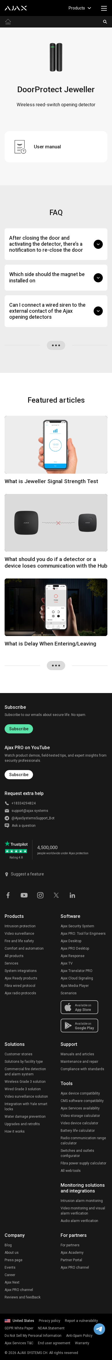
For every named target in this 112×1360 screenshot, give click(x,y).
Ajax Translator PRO (76, 971)
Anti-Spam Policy (79, 1336)
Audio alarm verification (79, 1221)
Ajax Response (72, 956)
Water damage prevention (25, 1117)
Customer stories (18, 1054)
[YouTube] (24, 895)
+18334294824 (23, 803)
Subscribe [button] (18, 774)
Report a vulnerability (81, 1321)
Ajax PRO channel (19, 1290)
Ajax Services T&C (19, 1343)
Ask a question (24, 826)
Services (11, 963)
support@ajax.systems (29, 811)
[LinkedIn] (72, 895)
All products (14, 956)
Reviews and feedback (22, 1297)
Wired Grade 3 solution (23, 1089)
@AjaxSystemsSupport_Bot (33, 818)
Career (10, 1275)
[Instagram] (40, 895)
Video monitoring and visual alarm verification (83, 1210)
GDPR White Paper (19, 1328)
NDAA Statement (51, 1328)
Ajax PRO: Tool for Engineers (83, 934)
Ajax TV (67, 963)
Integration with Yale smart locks (26, 1106)
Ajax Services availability (80, 1108)
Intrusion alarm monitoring (82, 1201)
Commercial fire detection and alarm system (25, 1071)
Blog (8, 1245)
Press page (13, 1260)
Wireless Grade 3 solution (25, 1082)
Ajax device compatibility (80, 1093)
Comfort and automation (24, 948)
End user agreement (54, 1343)
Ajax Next (12, 1282)
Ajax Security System (77, 926)
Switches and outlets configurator (77, 1153)
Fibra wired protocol (20, 986)
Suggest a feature (27, 874)
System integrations (21, 971)
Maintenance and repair (79, 1062)
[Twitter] (56, 895)
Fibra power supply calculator (83, 1163)
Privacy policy (49, 1321)
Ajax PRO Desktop (75, 948)
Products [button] (77, 8)
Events (10, 1267)
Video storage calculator (80, 1116)
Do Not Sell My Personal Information (33, 1336)
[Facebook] (8, 895)
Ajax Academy (72, 1253)
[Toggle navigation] (104, 8)
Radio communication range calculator (83, 1140)
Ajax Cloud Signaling (77, 978)
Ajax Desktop (71, 941)
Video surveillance (19, 934)
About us (12, 1253)
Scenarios (69, 993)
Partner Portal (71, 1260)
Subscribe (18, 729)
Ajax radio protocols (20, 993)
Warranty (82, 1343)
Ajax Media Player (75, 986)
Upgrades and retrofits (22, 1124)
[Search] (105, 21)
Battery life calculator (78, 1131)
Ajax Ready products (21, 978)
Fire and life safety (19, 941)
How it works (15, 1131)
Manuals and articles (77, 1054)
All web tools (71, 1171)
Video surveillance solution (26, 1097)
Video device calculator (79, 1123)
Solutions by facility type (24, 1062)
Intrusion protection (20, 926)
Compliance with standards (82, 1069)
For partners (70, 1245)
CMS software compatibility (82, 1101)
